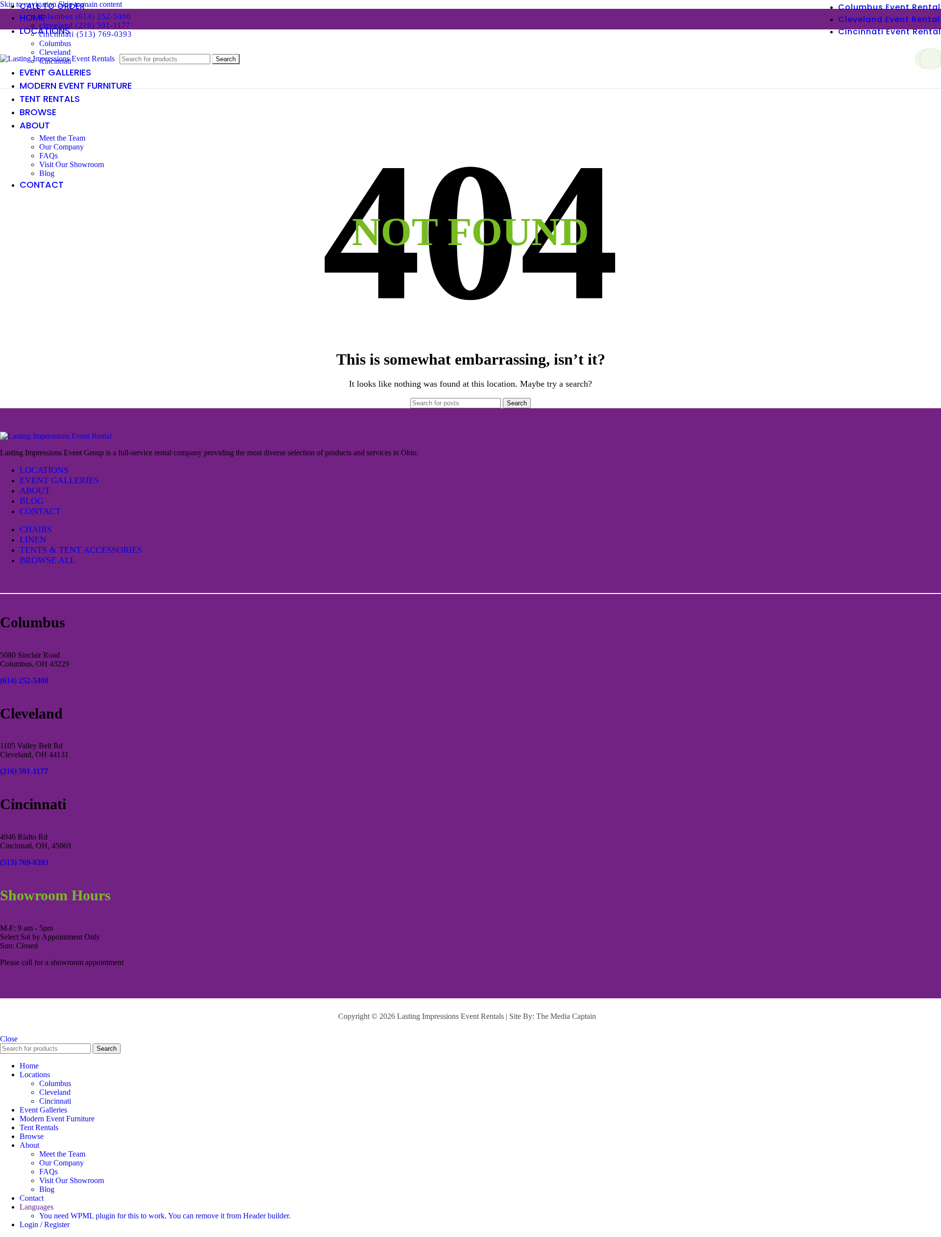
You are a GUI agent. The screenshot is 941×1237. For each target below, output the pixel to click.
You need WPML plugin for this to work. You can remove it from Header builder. (165, 1216)
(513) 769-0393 (24, 862)
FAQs (48, 155)
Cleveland (55, 1092)
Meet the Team (62, 138)
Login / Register (45, 1224)
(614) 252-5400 (24, 680)
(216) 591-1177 (24, 771)
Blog (46, 173)
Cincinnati (55, 1101)
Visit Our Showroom (71, 164)
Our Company (61, 147)
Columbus (55, 43)
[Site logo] (57, 58)
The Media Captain (566, 1016)
